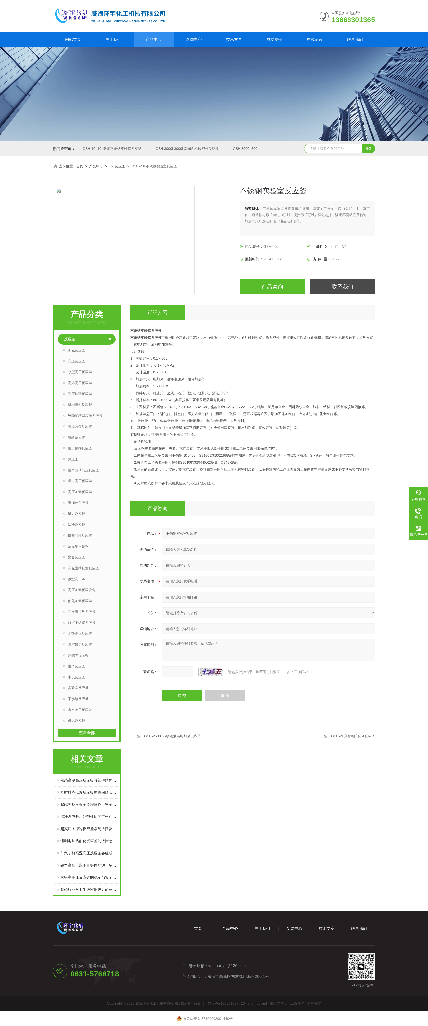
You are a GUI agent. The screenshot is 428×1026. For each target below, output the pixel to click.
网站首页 (73, 39)
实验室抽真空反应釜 (83, 568)
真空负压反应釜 (80, 710)
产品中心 (153, 39)
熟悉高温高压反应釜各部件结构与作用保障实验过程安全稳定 (89, 780)
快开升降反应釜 (80, 535)
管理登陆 (314, 1003)
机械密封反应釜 (80, 405)
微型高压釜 (76, 579)
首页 (79, 166)
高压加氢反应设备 (82, 590)
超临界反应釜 (78, 655)
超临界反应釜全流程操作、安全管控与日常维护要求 (89, 804)
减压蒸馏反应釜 (80, 426)
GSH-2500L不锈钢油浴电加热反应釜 (172, 736)
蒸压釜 (73, 459)
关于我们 (113, 39)
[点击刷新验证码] (210, 672)
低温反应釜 (76, 721)
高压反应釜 (76, 361)
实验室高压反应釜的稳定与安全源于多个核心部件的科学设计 (89, 877)
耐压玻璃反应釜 (80, 394)
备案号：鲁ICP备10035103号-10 (219, 1003)
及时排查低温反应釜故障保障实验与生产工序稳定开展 (89, 792)
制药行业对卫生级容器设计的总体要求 (89, 889)
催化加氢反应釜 (80, 601)
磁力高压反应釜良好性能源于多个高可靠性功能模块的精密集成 (89, 865)
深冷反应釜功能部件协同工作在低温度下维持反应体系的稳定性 (89, 817)
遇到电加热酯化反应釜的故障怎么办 (89, 841)
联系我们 (355, 39)
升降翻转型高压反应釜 (85, 416)
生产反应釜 (76, 666)
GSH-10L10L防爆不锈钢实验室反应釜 (112, 149)
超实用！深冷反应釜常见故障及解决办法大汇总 (89, 829)
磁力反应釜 (76, 514)
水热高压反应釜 (80, 633)
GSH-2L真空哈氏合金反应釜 (353, 736)
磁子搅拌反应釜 (80, 448)
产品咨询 (272, 287)
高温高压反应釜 (80, 383)
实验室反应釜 (78, 688)
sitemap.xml (257, 1003)
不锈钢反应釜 (78, 699)
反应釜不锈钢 (78, 546)
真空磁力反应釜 (80, 644)
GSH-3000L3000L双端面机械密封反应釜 (187, 149)
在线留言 (314, 39)
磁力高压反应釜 (80, 481)
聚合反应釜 (76, 557)
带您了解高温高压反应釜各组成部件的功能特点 (89, 853)
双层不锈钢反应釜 (82, 623)
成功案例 (274, 39)
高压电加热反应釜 (82, 612)
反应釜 (120, 166)
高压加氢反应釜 (80, 492)
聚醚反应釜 (76, 437)
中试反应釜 (76, 677)
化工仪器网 (295, 1003)
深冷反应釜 (76, 524)
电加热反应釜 (78, 503)
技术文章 (234, 39)
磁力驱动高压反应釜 (83, 470)
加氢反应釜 (76, 350)
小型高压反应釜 (80, 372)
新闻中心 (194, 39)
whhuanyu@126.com (227, 966)
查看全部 (87, 733)
